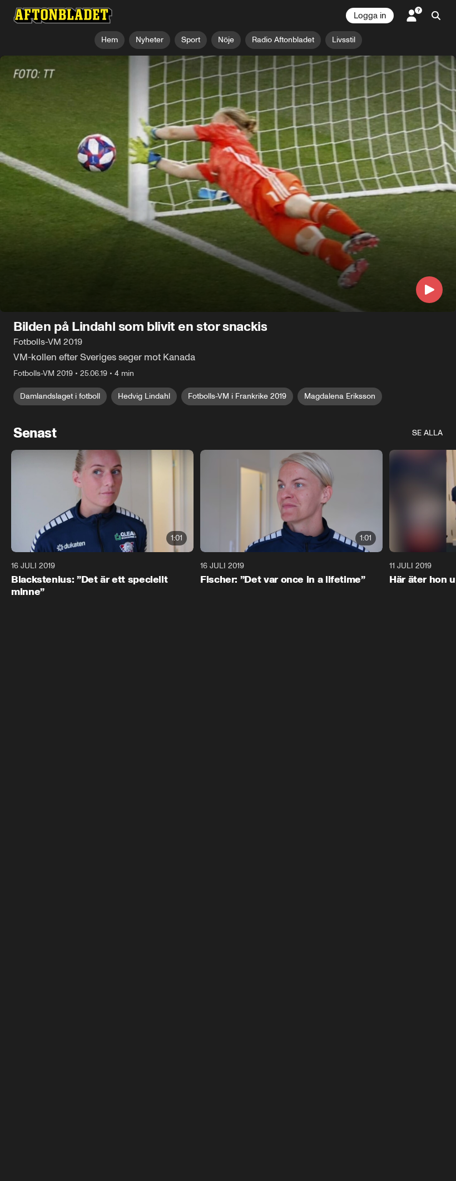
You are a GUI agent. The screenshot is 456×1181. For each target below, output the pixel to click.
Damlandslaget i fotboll (60, 396)
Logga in (370, 16)
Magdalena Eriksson (339, 396)
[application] (228, 184)
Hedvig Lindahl (144, 396)
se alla (427, 433)
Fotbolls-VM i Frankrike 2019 (237, 396)
